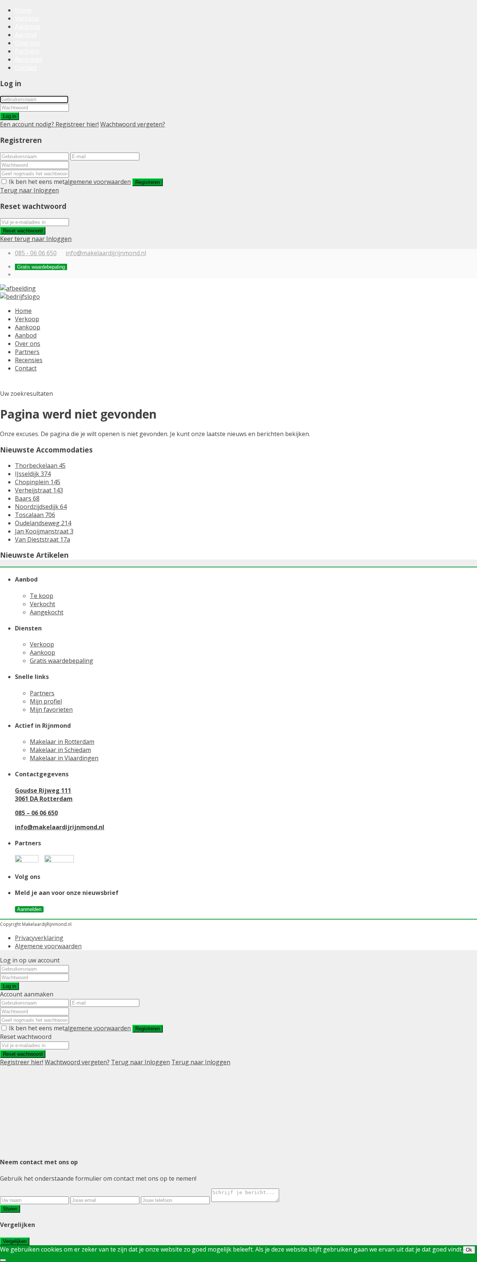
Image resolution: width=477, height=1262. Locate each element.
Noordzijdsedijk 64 (41, 506)
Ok (469, 1250)
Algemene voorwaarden (48, 946)
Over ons (27, 43)
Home (23, 10)
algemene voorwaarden (97, 182)
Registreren (147, 182)
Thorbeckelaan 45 (40, 465)
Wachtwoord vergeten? (132, 124)
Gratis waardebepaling (61, 661)
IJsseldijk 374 (33, 474)
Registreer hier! (21, 1062)
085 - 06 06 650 (36, 253)
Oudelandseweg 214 (43, 523)
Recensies (28, 59)
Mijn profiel (46, 701)
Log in (9, 116)
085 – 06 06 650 (36, 813)
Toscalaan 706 (35, 515)
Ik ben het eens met (70, 182)
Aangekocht (46, 612)
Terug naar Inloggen (29, 190)
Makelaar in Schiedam (60, 750)
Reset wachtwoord (22, 231)
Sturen (10, 1209)
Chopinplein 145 (37, 482)
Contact (26, 67)
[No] (3, 1260)
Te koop (41, 596)
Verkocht (42, 604)
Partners (27, 51)
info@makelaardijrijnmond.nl (106, 253)
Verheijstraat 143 (39, 490)
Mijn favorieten (51, 709)
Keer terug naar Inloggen (36, 239)
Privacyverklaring (39, 938)
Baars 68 (27, 498)
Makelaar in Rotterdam (62, 742)
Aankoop (27, 26)
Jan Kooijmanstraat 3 (44, 531)
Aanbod (26, 35)
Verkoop (27, 18)
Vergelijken (14, 1241)
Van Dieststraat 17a (42, 539)
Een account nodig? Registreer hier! (49, 124)
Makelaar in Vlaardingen (64, 758)
